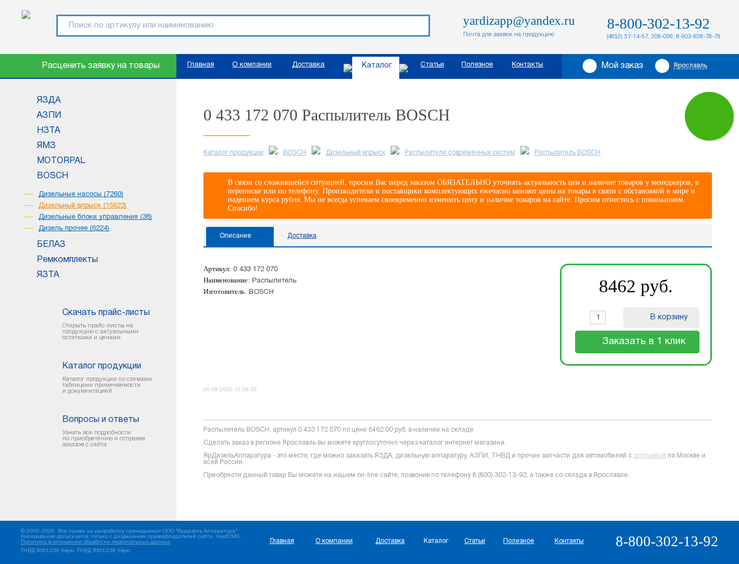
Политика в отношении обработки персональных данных (95, 542)
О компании (252, 65)
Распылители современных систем (460, 153)
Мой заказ (622, 66)
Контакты (527, 65)
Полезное (477, 65)
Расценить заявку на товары (101, 66)
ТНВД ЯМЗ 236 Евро (47, 550)
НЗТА (48, 131)
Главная (200, 65)
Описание (235, 236)
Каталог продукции (233, 153)
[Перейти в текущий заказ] (709, 116)
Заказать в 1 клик (643, 341)
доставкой (650, 456)
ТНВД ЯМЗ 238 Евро (103, 550)
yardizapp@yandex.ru (519, 21)
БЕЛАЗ (51, 245)
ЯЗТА (48, 275)
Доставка (308, 65)
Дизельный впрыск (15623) (82, 206)
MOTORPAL (61, 161)
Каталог (377, 65)
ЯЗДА (49, 100)
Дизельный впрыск (355, 153)
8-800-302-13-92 (658, 23)
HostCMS (227, 536)
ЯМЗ (46, 146)
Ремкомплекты (67, 260)
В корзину (669, 317)
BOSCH (52, 176)
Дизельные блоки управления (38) (95, 217)
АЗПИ (49, 115)
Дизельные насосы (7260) (80, 194)
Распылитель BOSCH (568, 153)
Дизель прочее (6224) (73, 228)
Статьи (432, 65)
